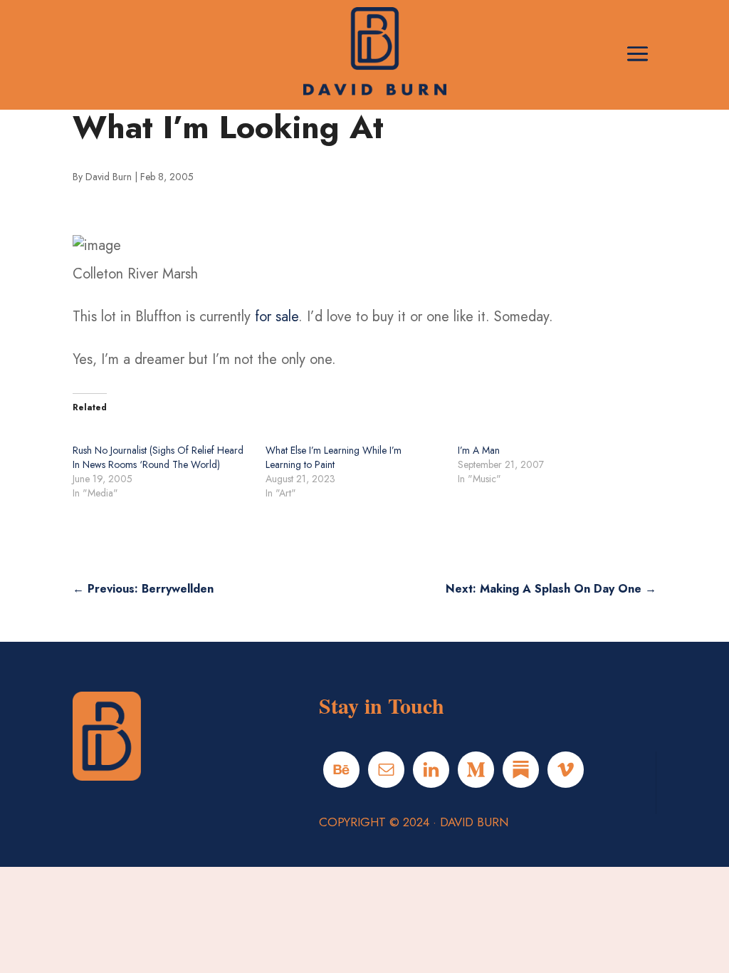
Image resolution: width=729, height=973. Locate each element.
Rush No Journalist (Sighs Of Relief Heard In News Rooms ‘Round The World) (158, 457)
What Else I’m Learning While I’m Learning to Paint (334, 457)
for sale (276, 316)
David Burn (108, 177)
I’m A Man (479, 450)
